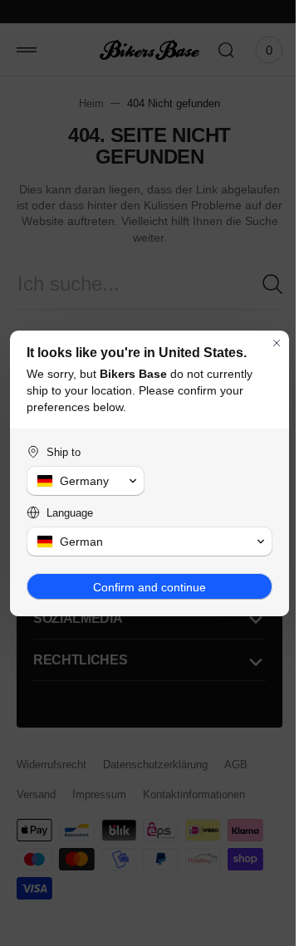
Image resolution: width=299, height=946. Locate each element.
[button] (83, 481)
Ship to (64, 452)
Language (70, 513)
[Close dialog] (264, 343)
